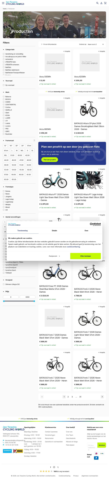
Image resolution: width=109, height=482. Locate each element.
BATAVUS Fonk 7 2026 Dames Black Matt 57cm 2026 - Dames (53, 336)
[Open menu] (3, 3)
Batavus (8, 96)
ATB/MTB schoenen (12, 64)
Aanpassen (53, 256)
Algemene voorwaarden (90, 476)
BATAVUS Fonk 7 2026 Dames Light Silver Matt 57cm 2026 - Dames (87, 335)
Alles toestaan (85, 256)
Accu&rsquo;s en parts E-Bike (15, 56)
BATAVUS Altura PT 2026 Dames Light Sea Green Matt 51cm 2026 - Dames (54, 197)
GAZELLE (8, 110)
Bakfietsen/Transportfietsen (15, 72)
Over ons (69, 432)
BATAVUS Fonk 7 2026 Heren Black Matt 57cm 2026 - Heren (53, 379)
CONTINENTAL (10, 104)
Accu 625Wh (80, 77)
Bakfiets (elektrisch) (12, 70)
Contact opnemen (51, 432)
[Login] (101, 3)
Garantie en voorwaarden (54, 442)
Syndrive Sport (10, 270)
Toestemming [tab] (22, 230)
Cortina (7, 107)
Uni (6, 210)
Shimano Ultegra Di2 (12, 284)
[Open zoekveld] (97, 3)
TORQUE (8, 273)
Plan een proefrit (50, 160)
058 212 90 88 (10, 442)
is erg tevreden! (61, 471)
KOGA (7, 115)
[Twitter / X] (58, 467)
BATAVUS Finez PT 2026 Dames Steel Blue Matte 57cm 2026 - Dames (53, 289)
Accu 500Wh (45, 77)
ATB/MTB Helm (10, 62)
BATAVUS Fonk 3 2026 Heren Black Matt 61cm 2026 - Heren (88, 290)
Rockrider (8, 134)
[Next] (102, 396)
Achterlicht (9, 59)
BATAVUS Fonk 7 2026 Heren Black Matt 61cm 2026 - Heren (88, 379)
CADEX (7, 102)
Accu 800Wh (45, 129)
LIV (6, 121)
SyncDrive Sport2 (11, 265)
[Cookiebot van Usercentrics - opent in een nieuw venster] (91, 224)
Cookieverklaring (64, 476)
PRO (7, 129)
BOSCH (8, 99)
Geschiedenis (70, 438)
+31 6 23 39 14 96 (11, 445)
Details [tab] (54, 230)
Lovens (7, 126)
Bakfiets (8, 67)
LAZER (7, 118)
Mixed (7, 207)
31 (80, 397)
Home (4, 9)
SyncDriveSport (10, 267)
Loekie (7, 123)
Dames (7, 191)
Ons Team (69, 435)
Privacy (76, 476)
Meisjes (8, 204)
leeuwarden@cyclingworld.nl (15, 440)
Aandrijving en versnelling (14, 54)
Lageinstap (9, 202)
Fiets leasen (70, 445)
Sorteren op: (82, 44)
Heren (7, 194)
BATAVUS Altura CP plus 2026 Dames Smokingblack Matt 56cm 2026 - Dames (89, 126)
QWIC (7, 131)
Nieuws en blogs (72, 442)
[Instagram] (54, 467)
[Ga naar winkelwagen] (105, 3)
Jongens (8, 196)
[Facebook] (50, 467)
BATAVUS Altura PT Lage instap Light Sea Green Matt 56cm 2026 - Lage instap (89, 197)
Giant (7, 112)
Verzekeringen (50, 435)
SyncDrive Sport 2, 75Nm (14, 262)
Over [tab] (86, 230)
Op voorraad (9, 85)
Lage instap (9, 199)
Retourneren (49, 438)
